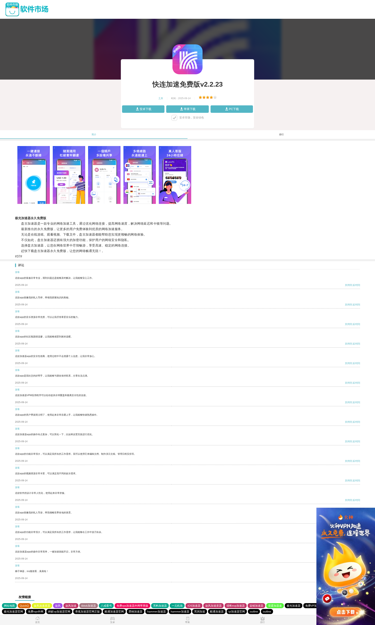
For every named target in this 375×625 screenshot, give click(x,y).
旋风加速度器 (42, 605)
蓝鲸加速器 (256, 605)
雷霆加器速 (275, 605)
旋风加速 (70, 605)
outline (254, 611)
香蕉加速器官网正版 (87, 611)
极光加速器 (293, 605)
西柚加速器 (135, 611)
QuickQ (24, 605)
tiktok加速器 (88, 605)
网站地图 (9, 605)
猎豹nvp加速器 (236, 605)
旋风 (58, 605)
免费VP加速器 (313, 605)
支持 (347, 285)
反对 (355, 285)
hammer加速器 (156, 611)
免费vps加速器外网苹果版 (132, 605)
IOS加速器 (194, 605)
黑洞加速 (199, 611)
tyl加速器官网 (237, 611)
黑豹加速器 (160, 605)
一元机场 (177, 605)
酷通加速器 (217, 611)
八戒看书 (106, 605)
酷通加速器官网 (114, 611)
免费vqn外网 (35, 611)
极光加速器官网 (13, 611)
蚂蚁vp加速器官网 (59, 611)
